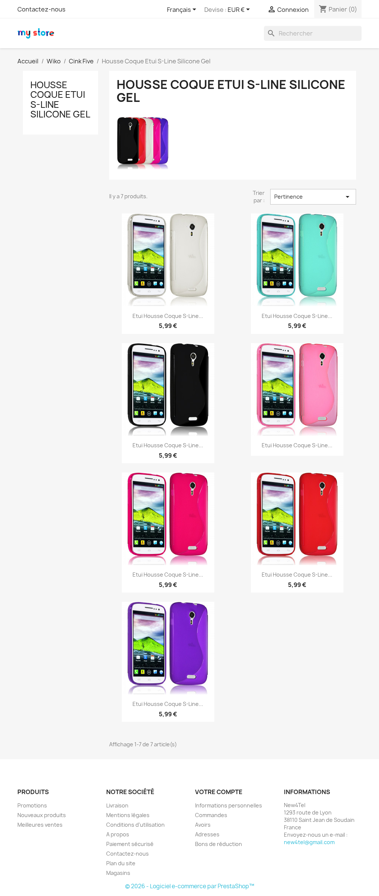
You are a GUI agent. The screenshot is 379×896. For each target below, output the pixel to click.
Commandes (211, 815)
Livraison (117, 805)
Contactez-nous (41, 9)
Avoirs (203, 824)
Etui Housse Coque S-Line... (168, 315)
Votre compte (218, 792)
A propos (117, 834)
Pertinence (313, 196)
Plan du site (120, 863)
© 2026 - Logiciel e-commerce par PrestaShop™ (189, 886)
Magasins (118, 872)
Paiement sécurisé (130, 843)
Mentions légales (128, 815)
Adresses (207, 834)
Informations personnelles (228, 805)
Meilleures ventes (40, 824)
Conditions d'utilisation (135, 824)
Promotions (32, 805)
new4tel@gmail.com (309, 842)
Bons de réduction (218, 843)
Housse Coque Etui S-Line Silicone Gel (60, 99)
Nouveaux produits (41, 815)
